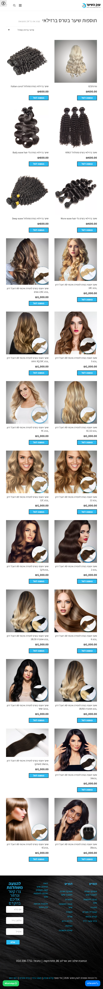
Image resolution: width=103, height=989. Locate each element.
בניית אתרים (24, 977)
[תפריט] (20, 5)
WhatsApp (10, 983)
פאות (45, 883)
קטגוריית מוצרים (89, 911)
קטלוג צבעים (91, 916)
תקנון (94, 970)
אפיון (45, 977)
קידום (51, 977)
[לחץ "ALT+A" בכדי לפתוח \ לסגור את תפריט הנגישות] (3, 3)
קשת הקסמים (42, 890)
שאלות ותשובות (65, 930)
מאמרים (68, 899)
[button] (14, 5)
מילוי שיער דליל (90, 921)
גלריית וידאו (67, 921)
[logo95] (91, 5)
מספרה (94, 907)
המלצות (68, 925)
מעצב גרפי (36, 977)
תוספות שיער (42, 886)
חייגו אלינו (91, 983)
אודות (69, 916)
